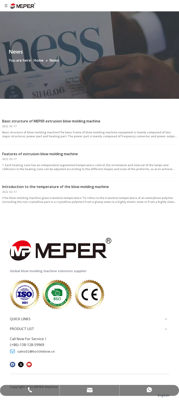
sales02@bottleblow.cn (36, 351)
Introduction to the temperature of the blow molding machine (55, 186)
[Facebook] (12, 364)
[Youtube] (29, 364)
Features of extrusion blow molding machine (40, 153)
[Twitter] (21, 364)
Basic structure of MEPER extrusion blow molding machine (51, 121)
